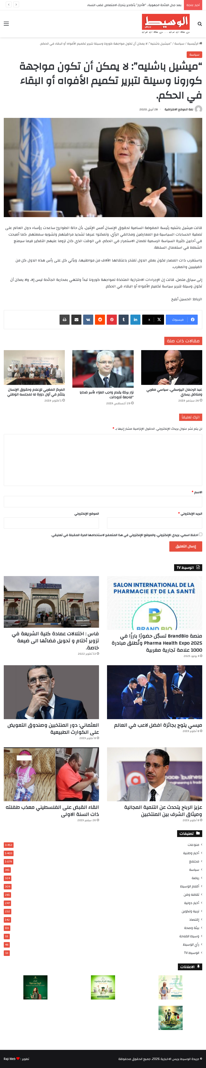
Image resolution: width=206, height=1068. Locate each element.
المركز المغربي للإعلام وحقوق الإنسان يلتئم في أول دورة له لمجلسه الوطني (36, 392)
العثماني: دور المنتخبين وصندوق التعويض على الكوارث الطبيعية (53, 728)
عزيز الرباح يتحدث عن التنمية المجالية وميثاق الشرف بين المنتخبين (163, 811)
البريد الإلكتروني (190, 514)
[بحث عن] (199, 25)
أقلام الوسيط (189, 886)
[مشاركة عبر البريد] (76, 320)
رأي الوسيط (191, 944)
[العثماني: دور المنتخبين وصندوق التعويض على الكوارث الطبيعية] (51, 692)
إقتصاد (194, 919)
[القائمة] (6, 25)
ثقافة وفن (191, 894)
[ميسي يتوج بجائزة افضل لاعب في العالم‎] (154, 692)
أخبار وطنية (191, 853)
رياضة (195, 878)
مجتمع (194, 861)
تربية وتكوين (190, 911)
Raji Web (10, 1059)
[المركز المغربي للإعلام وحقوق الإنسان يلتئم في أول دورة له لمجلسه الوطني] (34, 367)
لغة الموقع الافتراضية (179, 109)
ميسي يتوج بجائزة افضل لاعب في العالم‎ (158, 725)
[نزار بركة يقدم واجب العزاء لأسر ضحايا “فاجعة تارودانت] (102, 368)
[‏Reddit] (100, 320)
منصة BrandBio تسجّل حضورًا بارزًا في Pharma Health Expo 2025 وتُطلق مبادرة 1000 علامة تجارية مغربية (157, 643)
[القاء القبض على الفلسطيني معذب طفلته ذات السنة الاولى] (51, 774)
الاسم (197, 492)
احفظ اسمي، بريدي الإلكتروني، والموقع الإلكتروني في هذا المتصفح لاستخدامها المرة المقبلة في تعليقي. (124, 535)
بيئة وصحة (191, 927)
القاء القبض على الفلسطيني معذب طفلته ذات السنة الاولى (52, 811)
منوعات (193, 844)
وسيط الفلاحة (189, 936)
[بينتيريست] (112, 320)
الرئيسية (193, 44)
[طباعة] (65, 320)
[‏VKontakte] (88, 320)
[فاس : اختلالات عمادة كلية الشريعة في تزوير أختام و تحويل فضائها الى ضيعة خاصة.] (51, 602)
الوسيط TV (191, 952)
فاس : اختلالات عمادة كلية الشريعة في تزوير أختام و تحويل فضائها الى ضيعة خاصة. (55, 640)
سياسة (179, 44)
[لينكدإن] (135, 320)
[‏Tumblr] (124, 320)
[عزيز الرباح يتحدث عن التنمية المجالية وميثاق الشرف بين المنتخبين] (154, 774)
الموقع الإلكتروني (86, 514)
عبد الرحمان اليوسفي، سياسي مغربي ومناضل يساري (174, 392)
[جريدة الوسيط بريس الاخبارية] (166, 24)
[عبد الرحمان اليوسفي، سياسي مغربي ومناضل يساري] (171, 367)
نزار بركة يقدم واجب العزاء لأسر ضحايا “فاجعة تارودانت (107, 394)
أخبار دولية (191, 903)
